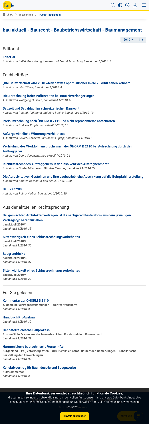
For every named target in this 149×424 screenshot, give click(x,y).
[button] (112, 5)
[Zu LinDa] (8, 5)
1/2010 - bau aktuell (49, 14)
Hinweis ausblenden (74, 416)
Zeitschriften (26, 14)
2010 (127, 39)
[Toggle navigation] (135, 5)
